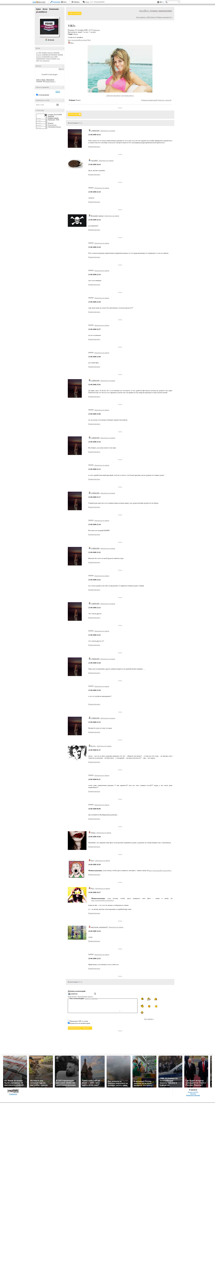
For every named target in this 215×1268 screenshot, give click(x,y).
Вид (161, 2)
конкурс (54, 55)
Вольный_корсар (97, 216)
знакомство (46, 55)
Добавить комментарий (149, 100)
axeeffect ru (37, 12)
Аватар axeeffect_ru (49, 26)
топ (41, 60)
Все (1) (61, 69)
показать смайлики (91, 998)
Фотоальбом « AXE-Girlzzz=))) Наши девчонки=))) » (154, 17)
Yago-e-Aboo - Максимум (45, 80)
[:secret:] (142, 999)
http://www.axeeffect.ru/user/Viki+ (79, 40)
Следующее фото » (127, 95)
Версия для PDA (193, 1092)
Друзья (45, 9)
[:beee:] (156, 1006)
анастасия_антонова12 (99, 927)
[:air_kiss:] (149, 1006)
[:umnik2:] (142, 1012)
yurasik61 (94, 160)
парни (52, 56)
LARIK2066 (95, 131)
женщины (39, 54)
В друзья (51, 40)
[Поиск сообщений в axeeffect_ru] (57, 92)
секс (56, 57)
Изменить (96, 30)
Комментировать (94, 146)
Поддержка (158, 2)
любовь (60, 55)
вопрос (44, 53)
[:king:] (142, 1006)
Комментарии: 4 (50, 81)
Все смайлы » (149, 1019)
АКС (40, 53)
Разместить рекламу (193, 1095)
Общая (75, 34)
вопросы (50, 52)
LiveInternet (39, 2)
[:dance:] (156, 999)
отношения (46, 57)
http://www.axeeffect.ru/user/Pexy (160, 870)
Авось (87, 2)
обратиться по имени (107, 131)
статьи (48, 58)
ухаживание (46, 60)
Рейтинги (76, 2)
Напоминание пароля (85, 996)
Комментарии (54, 9)
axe (37, 52)
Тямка (93, 833)
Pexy (92, 860)
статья (53, 58)
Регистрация (56, 2)
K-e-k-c (93, 746)
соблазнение (40, 58)
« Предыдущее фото (113, 95)
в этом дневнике (43, 95)
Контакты (193, 1093)
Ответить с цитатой (164, 100)
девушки (56, 53)
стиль (58, 58)
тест (37, 60)
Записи (38, 9)
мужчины (38, 56)
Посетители (52, 125)
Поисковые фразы (54, 127)
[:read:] (149, 999)
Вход (65, 2)
